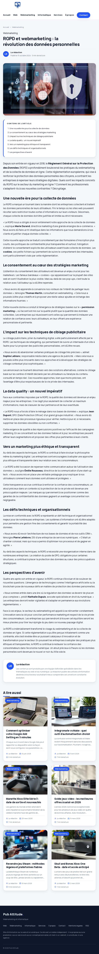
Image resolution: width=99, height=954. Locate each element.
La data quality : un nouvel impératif (25, 140)
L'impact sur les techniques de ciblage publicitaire (31, 136)
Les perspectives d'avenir (21, 152)
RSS (87, 926)
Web (15, 15)
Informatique (44, 15)
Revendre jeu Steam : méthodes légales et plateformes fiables (25, 865)
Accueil (6, 15)
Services (58, 15)
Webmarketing (27, 15)
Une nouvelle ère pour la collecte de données (29, 128)
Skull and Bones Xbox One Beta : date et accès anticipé (71, 865)
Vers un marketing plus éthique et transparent (30, 144)
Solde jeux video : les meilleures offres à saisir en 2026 (73, 800)
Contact (83, 15)
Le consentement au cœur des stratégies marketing (33, 132)
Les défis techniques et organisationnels (28, 148)
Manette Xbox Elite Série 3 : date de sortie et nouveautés (23, 800)
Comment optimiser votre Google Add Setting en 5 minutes (18, 734)
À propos (69, 15)
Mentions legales (75, 926)
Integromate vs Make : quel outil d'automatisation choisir (72, 732)
